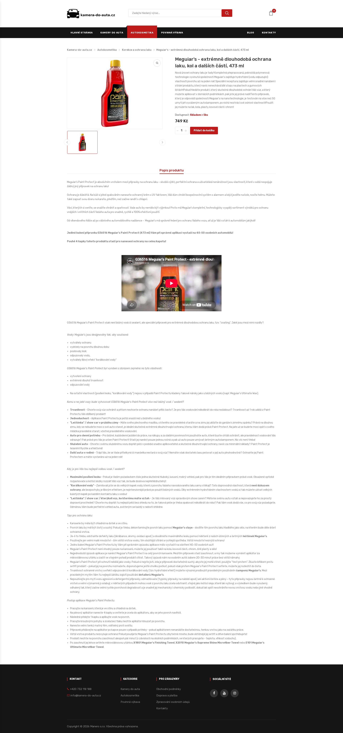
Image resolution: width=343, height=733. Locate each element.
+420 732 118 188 (80, 689)
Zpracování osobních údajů (173, 702)
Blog (250, 32)
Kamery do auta (111, 32)
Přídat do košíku (204, 130)
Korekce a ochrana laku (136, 49)
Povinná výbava (172, 32)
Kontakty (269, 32)
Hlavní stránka (82, 32)
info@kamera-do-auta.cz (86, 695)
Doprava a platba (166, 695)
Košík (274, 11)
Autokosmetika (142, 32)
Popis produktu (172, 170)
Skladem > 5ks (199, 114)
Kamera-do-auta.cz (79, 49)
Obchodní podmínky (168, 689)
